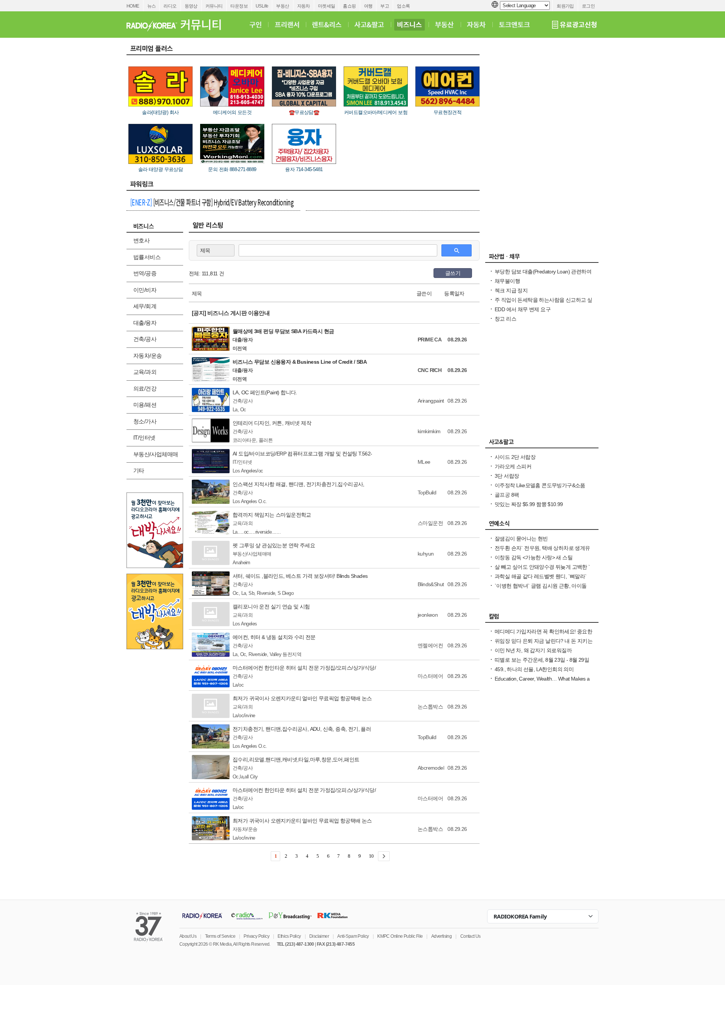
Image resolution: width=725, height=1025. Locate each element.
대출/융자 (144, 323)
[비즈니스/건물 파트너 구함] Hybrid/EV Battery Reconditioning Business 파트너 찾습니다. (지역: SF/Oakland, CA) (212, 203)
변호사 (141, 240)
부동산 (282, 6)
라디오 (170, 6)
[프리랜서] (286, 24)
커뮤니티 (214, 6)
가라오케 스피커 (513, 466)
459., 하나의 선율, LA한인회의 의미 (534, 669)
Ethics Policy (289, 936)
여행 (368, 6)
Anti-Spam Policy (353, 936)
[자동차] (476, 24)
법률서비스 (146, 257)
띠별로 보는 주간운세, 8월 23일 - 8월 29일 (542, 660)
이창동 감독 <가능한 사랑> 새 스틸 (533, 557)
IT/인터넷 (144, 437)
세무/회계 (144, 306)
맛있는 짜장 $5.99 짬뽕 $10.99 (529, 504)
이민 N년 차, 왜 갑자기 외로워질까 (533, 650)
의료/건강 (144, 388)
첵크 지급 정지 (511, 290)
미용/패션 (144, 404)
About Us (187, 936)
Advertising (441, 936)
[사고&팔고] (369, 24)
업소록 (403, 6)
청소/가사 (144, 421)
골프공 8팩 (507, 495)
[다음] (384, 856)
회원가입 (565, 6)
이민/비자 (144, 290)
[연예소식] (542, 525)
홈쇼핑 (349, 6)
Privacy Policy (256, 936)
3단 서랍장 (507, 476)
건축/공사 (144, 339)
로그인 (588, 6)
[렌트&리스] (327, 24)
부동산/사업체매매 (155, 454)
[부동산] (444, 24)
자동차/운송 (147, 355)
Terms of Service (220, 936)
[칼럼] (542, 618)
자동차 (303, 6)
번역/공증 (144, 273)
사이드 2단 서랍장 (515, 457)
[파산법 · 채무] (542, 258)
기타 (138, 470)
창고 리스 (505, 319)
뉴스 (151, 6)
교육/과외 (144, 372)
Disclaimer (319, 936)
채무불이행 (507, 281)
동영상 (191, 6)
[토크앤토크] (514, 24)
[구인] (255, 24)
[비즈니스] (409, 24)
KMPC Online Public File (400, 936)
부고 (384, 6)
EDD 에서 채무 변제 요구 (523, 309)
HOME (132, 6)
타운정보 (239, 6)
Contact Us (470, 936)
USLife (262, 6)
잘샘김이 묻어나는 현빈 (521, 539)
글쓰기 (452, 273)
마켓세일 (326, 6)
